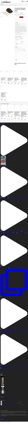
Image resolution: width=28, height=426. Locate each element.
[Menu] (25, 1)
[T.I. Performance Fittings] (3, 383)
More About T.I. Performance (4, 416)
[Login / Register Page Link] (22, 1)
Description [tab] (16, 21)
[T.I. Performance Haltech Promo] (3, 386)
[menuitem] (22, 1)
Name (24, 49)
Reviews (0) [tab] (22, 21)
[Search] (23, 1)
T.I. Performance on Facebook (4, 397)
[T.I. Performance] (6, 1)
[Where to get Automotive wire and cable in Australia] (3, 393)
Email (24, 50)
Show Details (5, 82)
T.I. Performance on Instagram (4, 370)
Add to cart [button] (2, 82)
